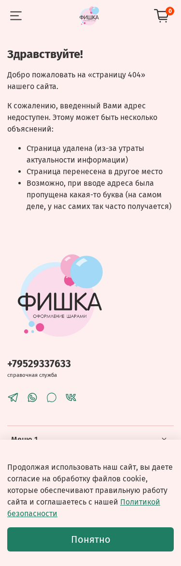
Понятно (91, 539)
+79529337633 (39, 364)
